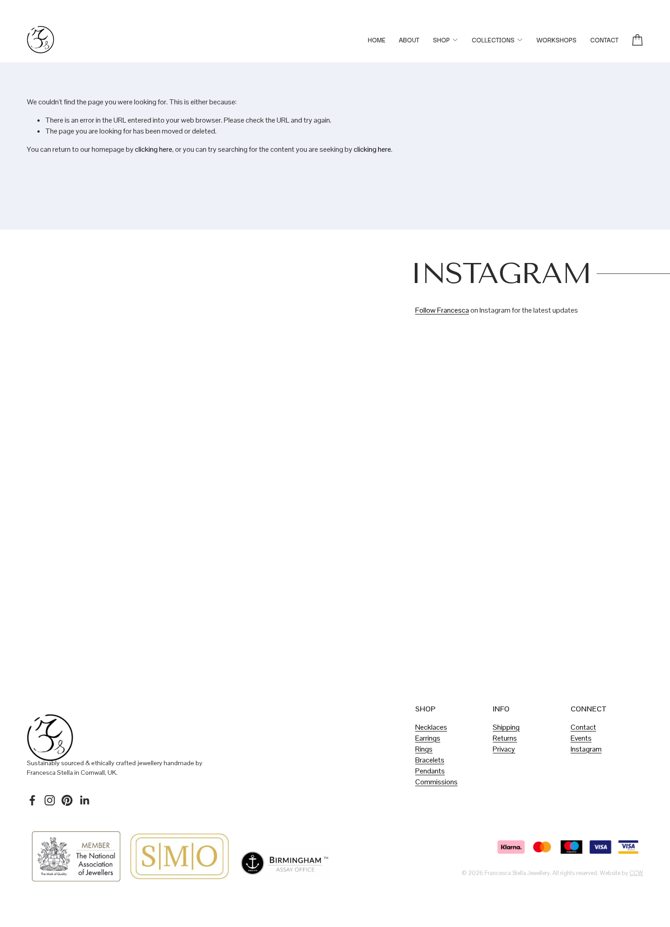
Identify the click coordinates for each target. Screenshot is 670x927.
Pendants (430, 771)
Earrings (427, 738)
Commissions (436, 782)
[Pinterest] (67, 800)
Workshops (556, 40)
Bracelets (429, 760)
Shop (441, 40)
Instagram (586, 749)
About (409, 40)
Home (377, 40)
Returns (505, 738)
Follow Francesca (442, 310)
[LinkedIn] (84, 800)
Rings (424, 749)
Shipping (506, 727)
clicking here (153, 149)
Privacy (504, 749)
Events (581, 738)
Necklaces (431, 727)
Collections (493, 40)
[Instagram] (49, 800)
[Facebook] (32, 800)
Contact (604, 40)
